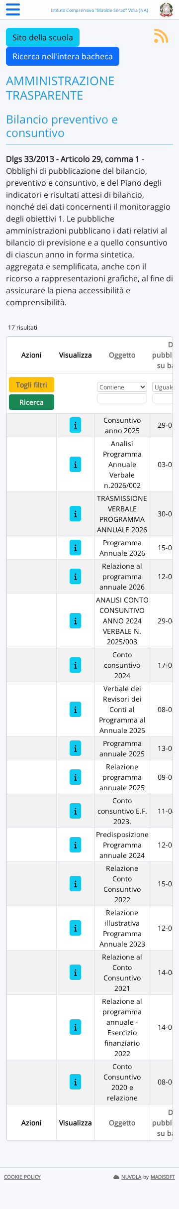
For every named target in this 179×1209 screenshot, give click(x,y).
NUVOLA (131, 1177)
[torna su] (158, 1178)
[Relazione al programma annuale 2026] (75, 576)
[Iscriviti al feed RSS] (161, 38)
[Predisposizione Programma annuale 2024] (75, 844)
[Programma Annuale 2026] (75, 547)
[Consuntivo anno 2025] (75, 425)
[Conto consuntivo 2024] (75, 665)
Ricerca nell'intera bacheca (62, 56)
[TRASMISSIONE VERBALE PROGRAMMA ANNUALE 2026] (75, 513)
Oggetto (122, 355)
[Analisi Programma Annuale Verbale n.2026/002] (75, 464)
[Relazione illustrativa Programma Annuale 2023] (75, 928)
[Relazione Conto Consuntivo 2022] (75, 883)
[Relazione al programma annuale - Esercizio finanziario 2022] (75, 1027)
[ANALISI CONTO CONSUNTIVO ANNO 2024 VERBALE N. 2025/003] (75, 620)
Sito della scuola (42, 37)
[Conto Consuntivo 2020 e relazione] (75, 1081)
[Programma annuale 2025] (75, 748)
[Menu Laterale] (13, 12)
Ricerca (31, 402)
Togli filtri (31, 384)
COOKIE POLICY (22, 1177)
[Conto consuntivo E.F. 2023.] (75, 811)
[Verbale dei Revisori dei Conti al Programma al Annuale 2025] (75, 709)
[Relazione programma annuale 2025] (75, 777)
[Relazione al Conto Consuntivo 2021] (75, 972)
